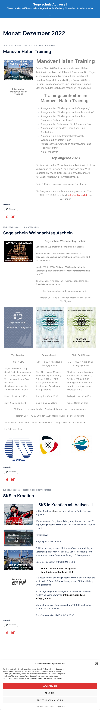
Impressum (60, 706)
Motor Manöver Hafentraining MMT (58, 568)
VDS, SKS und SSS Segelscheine (66, 267)
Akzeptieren (50, 686)
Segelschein (29, 490)
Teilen (9, 216)
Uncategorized (31, 227)
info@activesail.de (78, 195)
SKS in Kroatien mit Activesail (66, 504)
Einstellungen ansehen (50, 700)
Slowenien (57, 511)
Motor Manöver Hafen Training (39, 46)
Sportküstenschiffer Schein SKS (57, 572)
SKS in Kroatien (18, 495)
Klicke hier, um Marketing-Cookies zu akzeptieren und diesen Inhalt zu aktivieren (19, 538)
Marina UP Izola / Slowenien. (67, 72)
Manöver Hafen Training (27, 51)
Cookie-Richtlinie (42, 706)
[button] (96, 663)
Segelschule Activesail (50, 4)
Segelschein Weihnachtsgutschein (38, 232)
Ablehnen (50, 693)
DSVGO (52, 706)
